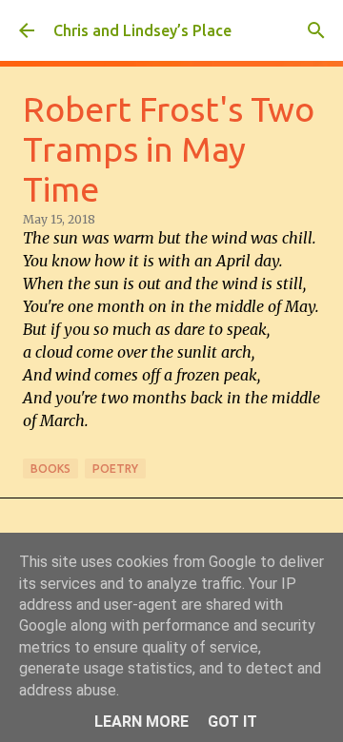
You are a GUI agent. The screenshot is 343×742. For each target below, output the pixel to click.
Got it (232, 722)
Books (50, 468)
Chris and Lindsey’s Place (142, 30)
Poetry (115, 468)
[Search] (316, 30)
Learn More (141, 722)
